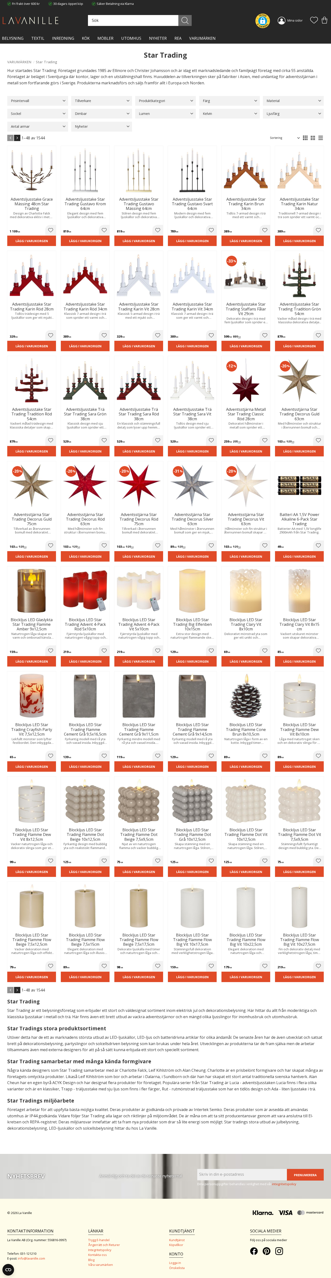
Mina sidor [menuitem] (295, 20)
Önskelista (177, 1268)
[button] (314, 20)
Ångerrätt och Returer (104, 1245)
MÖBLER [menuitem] (105, 38)
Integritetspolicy (99, 1250)
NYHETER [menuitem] (158, 38)
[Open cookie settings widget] (8, 1270)
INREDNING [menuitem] (63, 38)
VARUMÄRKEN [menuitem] (202, 38)
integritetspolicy (284, 1184)
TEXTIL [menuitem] (37, 38)
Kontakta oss (97, 1255)
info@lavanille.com (31, 1258)
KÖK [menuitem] (86, 38)
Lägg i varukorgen (32, 241)
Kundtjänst (177, 1240)
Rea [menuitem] (177, 38)
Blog (91, 1260)
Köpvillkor (176, 1245)
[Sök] (185, 20)
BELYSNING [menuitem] (13, 38)
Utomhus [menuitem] (131, 38)
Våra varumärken (100, 1264)
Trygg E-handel (99, 1240)
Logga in (175, 1263)
